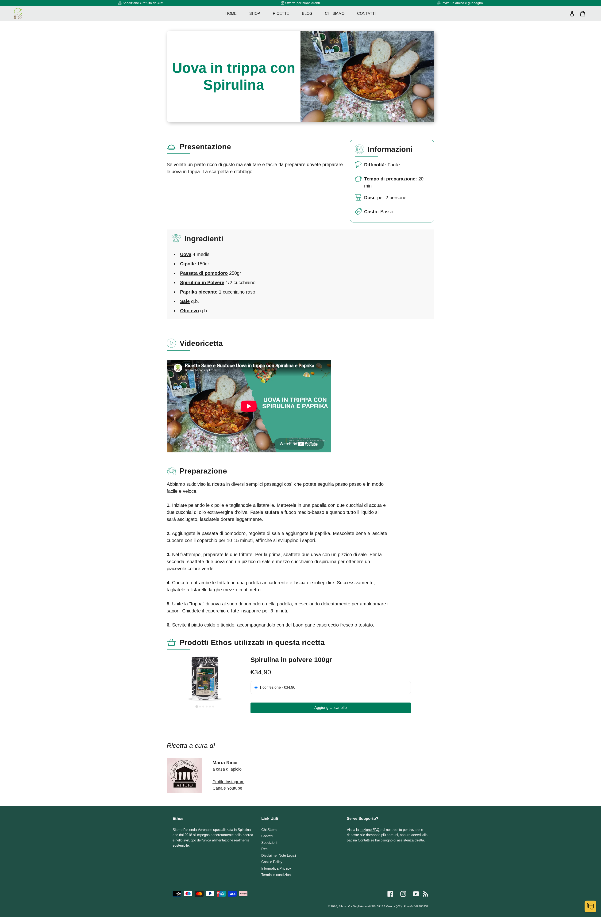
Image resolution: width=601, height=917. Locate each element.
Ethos (342, 906)
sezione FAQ (370, 830)
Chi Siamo (269, 830)
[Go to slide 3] (203, 706)
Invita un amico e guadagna (462, 3)
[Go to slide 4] (207, 706)
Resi (264, 849)
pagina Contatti (358, 840)
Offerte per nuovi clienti (302, 3)
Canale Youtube (227, 788)
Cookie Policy (271, 862)
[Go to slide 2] (200, 706)
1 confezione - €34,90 (277, 687)
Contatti (267, 836)
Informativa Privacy (276, 868)
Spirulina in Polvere (202, 282)
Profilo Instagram (228, 781)
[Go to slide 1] (197, 706)
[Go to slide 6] (213, 706)
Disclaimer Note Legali (278, 855)
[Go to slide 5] (210, 706)
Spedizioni (269, 842)
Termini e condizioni (276, 875)
